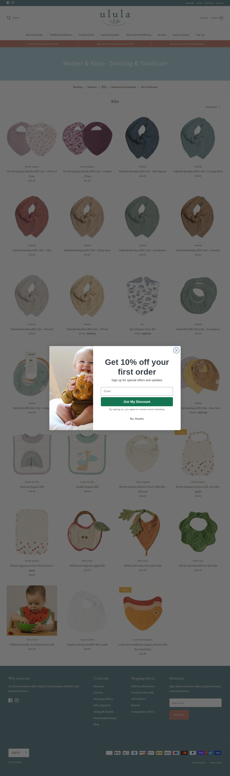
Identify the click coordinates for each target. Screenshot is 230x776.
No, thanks (137, 418)
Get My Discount (137, 402)
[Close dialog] (176, 350)
